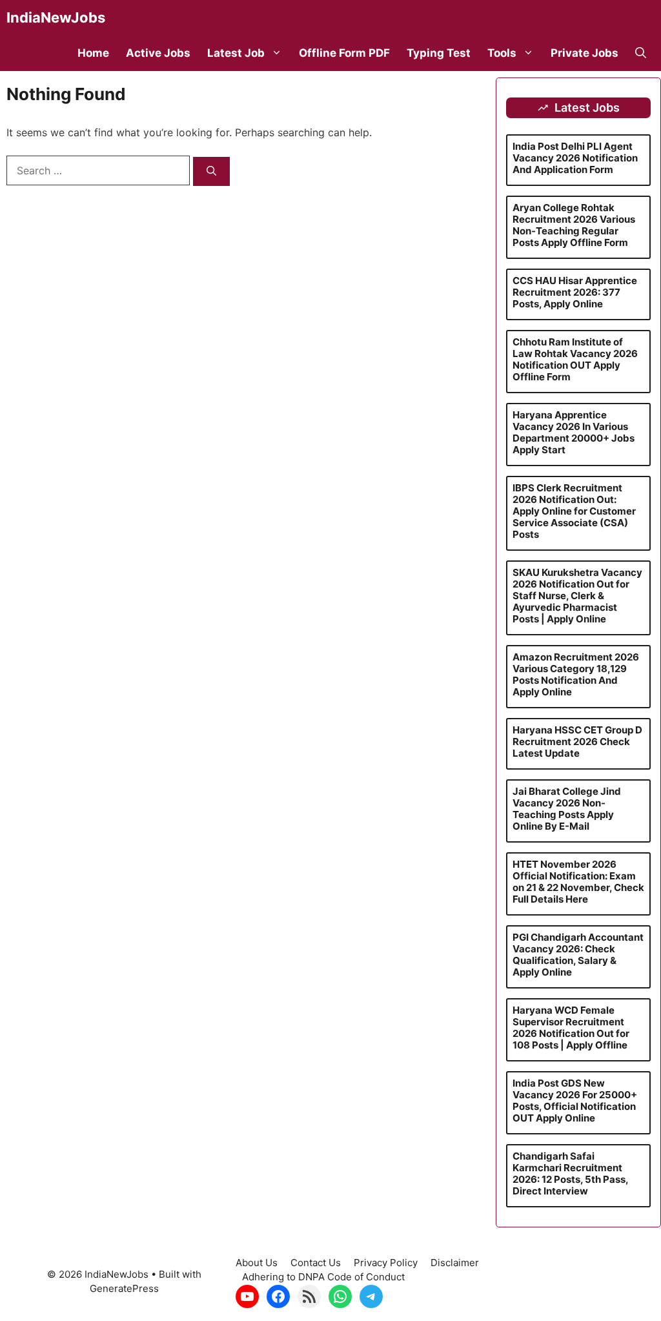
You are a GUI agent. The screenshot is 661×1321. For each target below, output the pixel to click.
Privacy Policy (386, 1262)
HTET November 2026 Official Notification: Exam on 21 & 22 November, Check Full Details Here (578, 881)
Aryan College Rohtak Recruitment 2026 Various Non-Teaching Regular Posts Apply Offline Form (574, 225)
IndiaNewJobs (55, 17)
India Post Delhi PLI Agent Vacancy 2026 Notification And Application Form (575, 158)
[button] (641, 53)
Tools (501, 52)
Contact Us (315, 1262)
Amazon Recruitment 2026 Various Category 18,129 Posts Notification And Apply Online (576, 674)
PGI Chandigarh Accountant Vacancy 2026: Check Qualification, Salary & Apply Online (578, 954)
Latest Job (236, 52)
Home (93, 52)
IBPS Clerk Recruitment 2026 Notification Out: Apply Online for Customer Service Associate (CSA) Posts (574, 511)
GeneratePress (124, 1288)
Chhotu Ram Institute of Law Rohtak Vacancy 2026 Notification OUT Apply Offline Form (575, 359)
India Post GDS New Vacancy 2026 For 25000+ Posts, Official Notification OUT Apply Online (575, 1100)
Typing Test (439, 52)
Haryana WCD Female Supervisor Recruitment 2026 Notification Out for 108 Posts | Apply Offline (571, 1027)
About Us (257, 1262)
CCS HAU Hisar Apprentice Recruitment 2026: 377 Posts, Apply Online (575, 292)
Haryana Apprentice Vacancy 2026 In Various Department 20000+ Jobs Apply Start (574, 432)
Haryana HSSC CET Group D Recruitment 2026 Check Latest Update (577, 741)
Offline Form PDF (344, 52)
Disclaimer (455, 1262)
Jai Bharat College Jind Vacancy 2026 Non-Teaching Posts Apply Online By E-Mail (567, 808)
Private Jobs (584, 52)
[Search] (211, 171)
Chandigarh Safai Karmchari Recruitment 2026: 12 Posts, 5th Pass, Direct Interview (570, 1173)
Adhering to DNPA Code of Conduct (323, 1277)
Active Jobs (158, 52)
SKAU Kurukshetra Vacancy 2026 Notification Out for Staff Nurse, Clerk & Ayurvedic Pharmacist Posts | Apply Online (577, 595)
